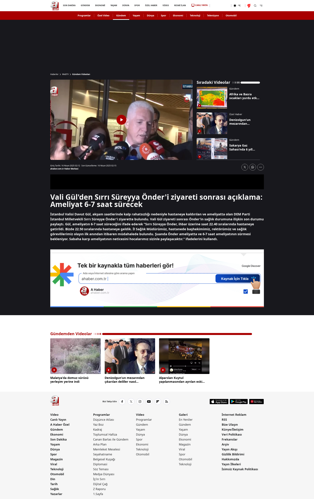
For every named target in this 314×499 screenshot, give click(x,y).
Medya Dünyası (103, 474)
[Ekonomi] (220, 5)
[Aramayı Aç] (255, 6)
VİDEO (166, 5)
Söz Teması (101, 469)
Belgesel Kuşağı (104, 459)
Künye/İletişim (232, 429)
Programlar (84, 15)
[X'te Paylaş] (244, 167)
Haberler (54, 74)
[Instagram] (140, 401)
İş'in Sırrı (99, 479)
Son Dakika (58, 439)
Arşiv (225, 444)
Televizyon (213, 15)
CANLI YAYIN (201, 5)
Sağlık (54, 489)
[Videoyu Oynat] (121, 120)
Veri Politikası (232, 434)
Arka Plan (99, 444)
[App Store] (219, 401)
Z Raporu (99, 489)
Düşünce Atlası (103, 420)
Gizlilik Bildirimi (233, 454)
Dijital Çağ (100, 484)
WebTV (65, 74)
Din (52, 479)
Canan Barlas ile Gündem (110, 439)
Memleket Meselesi (106, 449)
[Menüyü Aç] (261, 6)
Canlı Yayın (58, 420)
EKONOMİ (100, 5)
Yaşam (136, 15)
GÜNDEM (85, 5)
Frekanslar (230, 439)
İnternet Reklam (234, 415)
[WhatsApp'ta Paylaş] (252, 167)
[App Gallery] (256, 401)
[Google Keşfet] (157, 278)
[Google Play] (239, 401)
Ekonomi (178, 15)
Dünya (150, 15)
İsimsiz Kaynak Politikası (240, 469)
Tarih (54, 484)
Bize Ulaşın (230, 424)
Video (54, 415)
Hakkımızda (230, 459)
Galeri (183, 415)
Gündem (121, 15)
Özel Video (103, 15)
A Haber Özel (59, 424)
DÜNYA (125, 5)
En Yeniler (186, 420)
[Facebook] (122, 401)
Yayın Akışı (229, 449)
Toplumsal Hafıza (105, 434)
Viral (53, 464)
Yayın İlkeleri (231, 464)
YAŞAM (113, 5)
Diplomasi (100, 464)
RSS (224, 420)
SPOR (137, 5)
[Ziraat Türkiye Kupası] (249, 5)
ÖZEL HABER (151, 5)
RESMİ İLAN (180, 5)
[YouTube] (149, 401)
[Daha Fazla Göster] (260, 167)
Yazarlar (56, 494)
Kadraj (97, 429)
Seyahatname (102, 454)
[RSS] (166, 401)
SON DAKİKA (69, 5)
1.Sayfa (98, 494)
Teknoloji (195, 15)
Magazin (56, 459)
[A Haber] (54, 6)
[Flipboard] (157, 401)
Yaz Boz (98, 424)
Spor (163, 15)
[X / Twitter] (131, 401)
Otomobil (231, 15)
